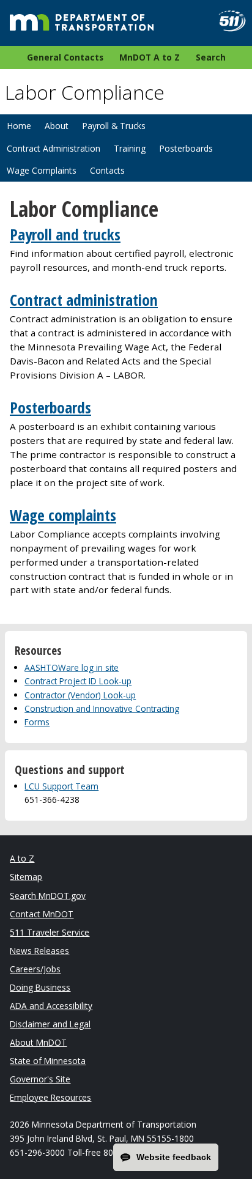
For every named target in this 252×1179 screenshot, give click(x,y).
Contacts (107, 170)
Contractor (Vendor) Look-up (80, 695)
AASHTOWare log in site (71, 667)
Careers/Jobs (35, 969)
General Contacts (65, 57)
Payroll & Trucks (114, 125)
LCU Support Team (61, 786)
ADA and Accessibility (51, 1005)
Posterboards (186, 148)
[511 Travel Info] (227, 21)
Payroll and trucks (65, 234)
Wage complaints (63, 515)
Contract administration (84, 300)
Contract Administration (53, 148)
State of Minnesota (48, 1060)
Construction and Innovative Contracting (101, 708)
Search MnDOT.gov (48, 895)
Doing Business (40, 987)
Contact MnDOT (41, 914)
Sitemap (26, 876)
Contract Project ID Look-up (78, 681)
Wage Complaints (41, 170)
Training (130, 148)
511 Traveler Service (49, 932)
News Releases (39, 950)
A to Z (22, 858)
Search (211, 57)
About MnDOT (38, 1042)
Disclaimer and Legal (50, 1024)
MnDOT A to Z (149, 57)
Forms (37, 722)
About (57, 125)
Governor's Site (40, 1079)
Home (19, 125)
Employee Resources (50, 1097)
